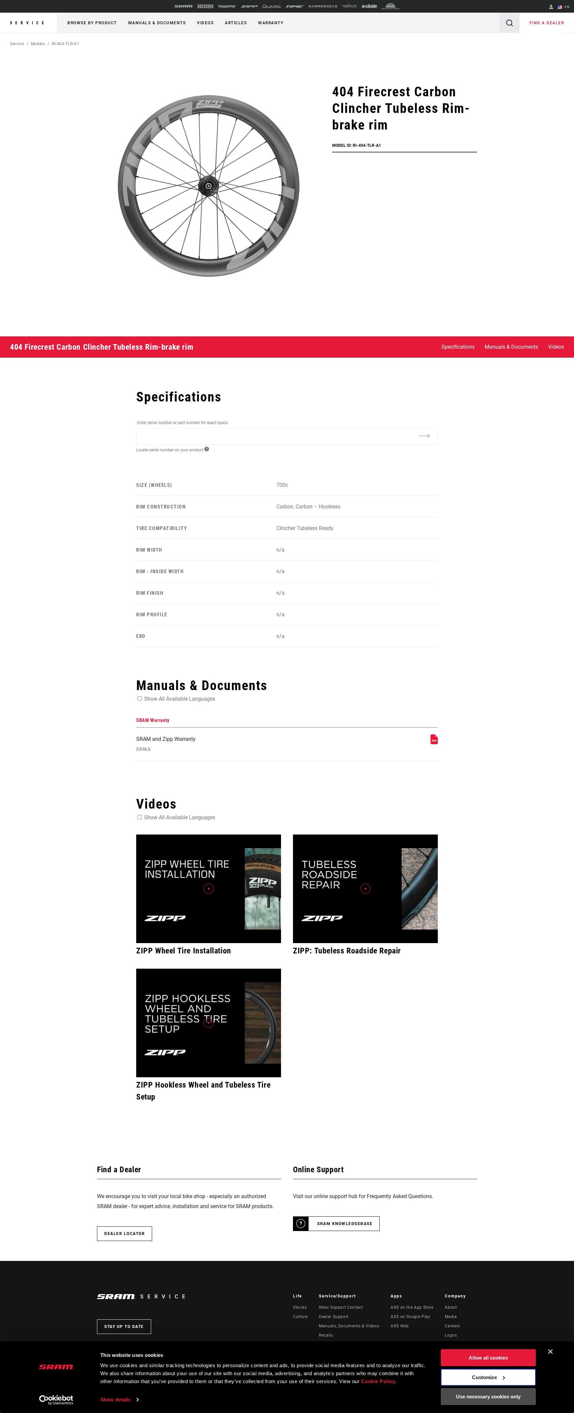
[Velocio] (349, 6)
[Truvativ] (227, 6)
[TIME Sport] (295, 6)
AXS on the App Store (412, 1307)
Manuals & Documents (157, 23)
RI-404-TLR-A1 (65, 44)
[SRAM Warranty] (434, 742)
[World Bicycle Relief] (391, 6)
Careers (452, 1326)
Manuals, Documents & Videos (349, 1326)
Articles (236, 23)
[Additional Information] (424, 435)
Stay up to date (124, 1326)
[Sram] (183, 6)
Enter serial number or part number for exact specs (182, 422)
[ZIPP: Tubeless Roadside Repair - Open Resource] (365, 889)
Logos (451, 1335)
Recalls (326, 1335)
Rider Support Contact (341, 1307)
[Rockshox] (205, 6)
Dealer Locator (124, 1233)
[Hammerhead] (323, 6)
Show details (115, 1399)
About (451, 1307)
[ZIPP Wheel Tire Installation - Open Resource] (208, 889)
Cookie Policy (378, 1381)
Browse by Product (92, 23)
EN (566, 7)
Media (451, 1316)
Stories (300, 1307)
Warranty (270, 23)
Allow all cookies (488, 1358)
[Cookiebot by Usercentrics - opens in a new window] (56, 1400)
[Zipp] (249, 6)
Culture (300, 1316)
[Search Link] (510, 23)
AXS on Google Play (410, 1316)
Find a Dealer (546, 23)
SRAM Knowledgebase (344, 1223)
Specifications (458, 347)
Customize (484, 1377)
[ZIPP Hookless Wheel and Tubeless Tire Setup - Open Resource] (208, 1023)
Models (38, 44)
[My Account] (551, 7)
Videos (205, 23)
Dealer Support (333, 1316)
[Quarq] (271, 6)
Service (28, 23)
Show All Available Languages (179, 699)
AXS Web (400, 1326)
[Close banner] (550, 1351)
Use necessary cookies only (488, 1396)
